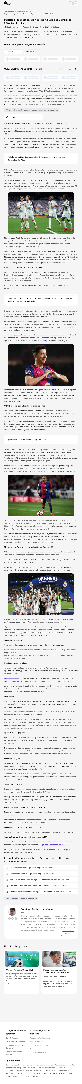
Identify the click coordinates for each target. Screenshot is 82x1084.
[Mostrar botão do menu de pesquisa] (70, 3)
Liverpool (22, 898)
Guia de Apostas (12, 1038)
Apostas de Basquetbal (39, 1045)
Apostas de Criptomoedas (40, 1038)
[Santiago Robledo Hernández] (12, 912)
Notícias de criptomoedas (15, 1042)
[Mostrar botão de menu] (75, 3)
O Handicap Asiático (13, 678)
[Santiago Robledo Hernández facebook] (16, 918)
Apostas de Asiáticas (38, 1052)
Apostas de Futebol (37, 1042)
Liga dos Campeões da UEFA (53, 845)
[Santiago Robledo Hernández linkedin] (12, 918)
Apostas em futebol (11, 898)
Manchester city (31, 898)
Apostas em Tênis (36, 1049)
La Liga (45, 340)
